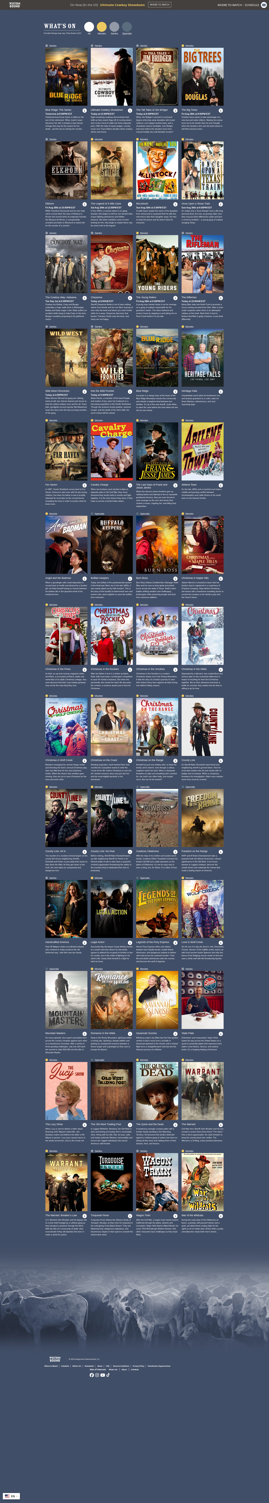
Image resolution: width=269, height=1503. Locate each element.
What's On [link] (76, 1366)
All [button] (89, 33)
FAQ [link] (107, 1366)
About (124, 1369)
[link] (14, 4)
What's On (113, 1369)
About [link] (99, 1366)
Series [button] (114, 33)
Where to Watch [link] (230, 5)
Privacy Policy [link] (138, 1366)
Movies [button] (102, 33)
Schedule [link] (252, 5)
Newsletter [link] (89, 1366)
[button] (263, 5)
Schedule (135, 1369)
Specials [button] (127, 33)
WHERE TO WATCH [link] (159, 4)
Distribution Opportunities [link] (159, 1366)
